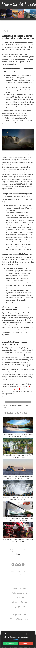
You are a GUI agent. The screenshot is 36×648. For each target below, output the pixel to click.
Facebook (21, 402)
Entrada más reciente (18, 550)
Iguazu (4, 407)
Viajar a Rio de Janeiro (19, 619)
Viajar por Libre (19, 606)
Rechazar (25, 643)
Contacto (18, 577)
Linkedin (28, 402)
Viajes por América (19, 593)
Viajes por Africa (19, 588)
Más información (17, 639)
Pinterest (14, 402)
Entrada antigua (18, 552)
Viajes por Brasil (19, 614)
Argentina (21, 406)
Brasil (28, 406)
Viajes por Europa (19, 602)
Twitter (7, 402)
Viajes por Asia (19, 597)
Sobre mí (18, 575)
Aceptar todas (10, 643)
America (13, 406)
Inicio (18, 554)
